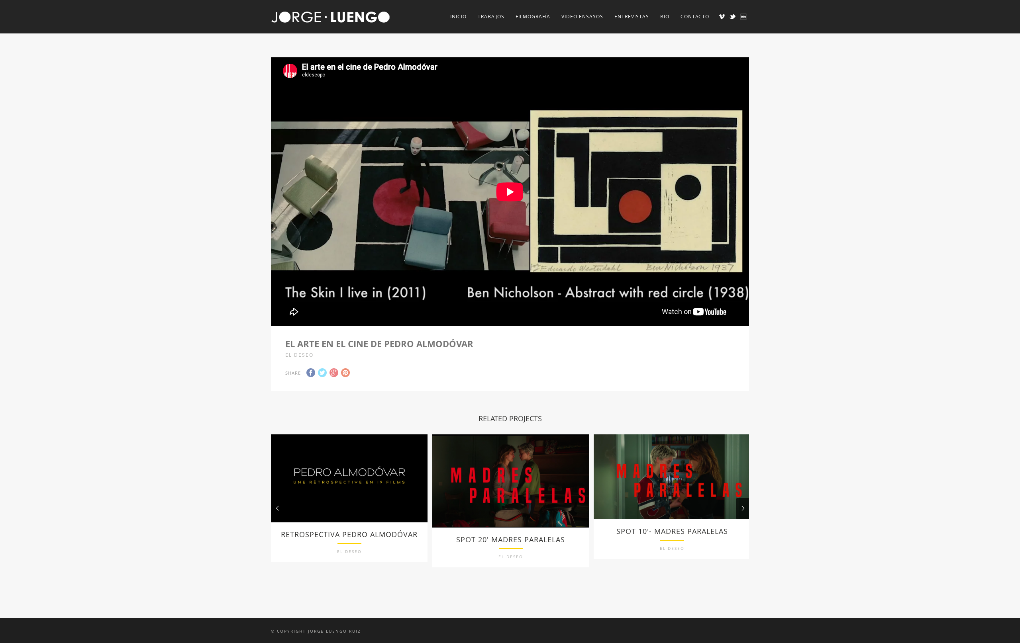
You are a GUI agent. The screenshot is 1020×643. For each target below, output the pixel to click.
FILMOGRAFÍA (533, 16)
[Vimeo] (722, 16)
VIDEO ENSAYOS (582, 16)
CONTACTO (695, 16)
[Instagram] (743, 16)
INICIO (458, 16)
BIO (664, 16)
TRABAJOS (491, 16)
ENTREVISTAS (631, 16)
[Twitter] (733, 16)
